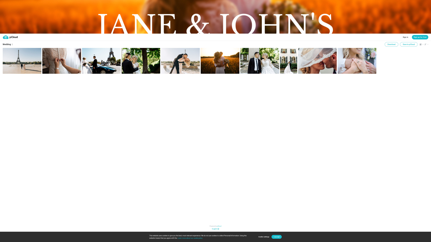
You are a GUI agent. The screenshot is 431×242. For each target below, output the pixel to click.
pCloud (219, 226)
